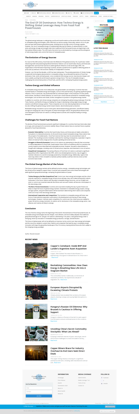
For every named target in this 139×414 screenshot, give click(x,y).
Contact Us (81, 385)
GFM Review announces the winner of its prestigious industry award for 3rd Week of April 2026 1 (104, 89)
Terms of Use (81, 383)
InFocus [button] (33, 13)
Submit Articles (82, 377)
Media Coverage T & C (84, 380)
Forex (100, 16)
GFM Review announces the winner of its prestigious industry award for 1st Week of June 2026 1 (104, 63)
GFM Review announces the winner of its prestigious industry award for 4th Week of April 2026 (104, 80)
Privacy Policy (98, 403)
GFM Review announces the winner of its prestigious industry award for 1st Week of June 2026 (104, 72)
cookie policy (77, 411)
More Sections (108, 16)
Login (97, 13)
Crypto (81, 16)
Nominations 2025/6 (59, 13)
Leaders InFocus (55, 16)
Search (111, 21)
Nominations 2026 (62, 385)
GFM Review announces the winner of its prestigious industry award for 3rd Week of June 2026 (104, 54)
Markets (28, 16)
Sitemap (112, 403)
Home (27, 13)
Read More (104, 102)
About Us (69, 13)
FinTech (47, 16)
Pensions (75, 16)
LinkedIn (105, 383)
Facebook (105, 377)
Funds (86, 16)
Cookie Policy (105, 403)
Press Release (61, 380)
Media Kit (60, 393)
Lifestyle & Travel (66, 16)
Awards (77, 13)
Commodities (93, 16)
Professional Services (45, 13)
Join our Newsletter (87, 13)
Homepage (61, 377)
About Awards (61, 391)
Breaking (41, 16)
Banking (34, 16)
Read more (55, 257)
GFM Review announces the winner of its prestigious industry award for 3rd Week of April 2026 (104, 97)
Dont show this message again (107, 411)
